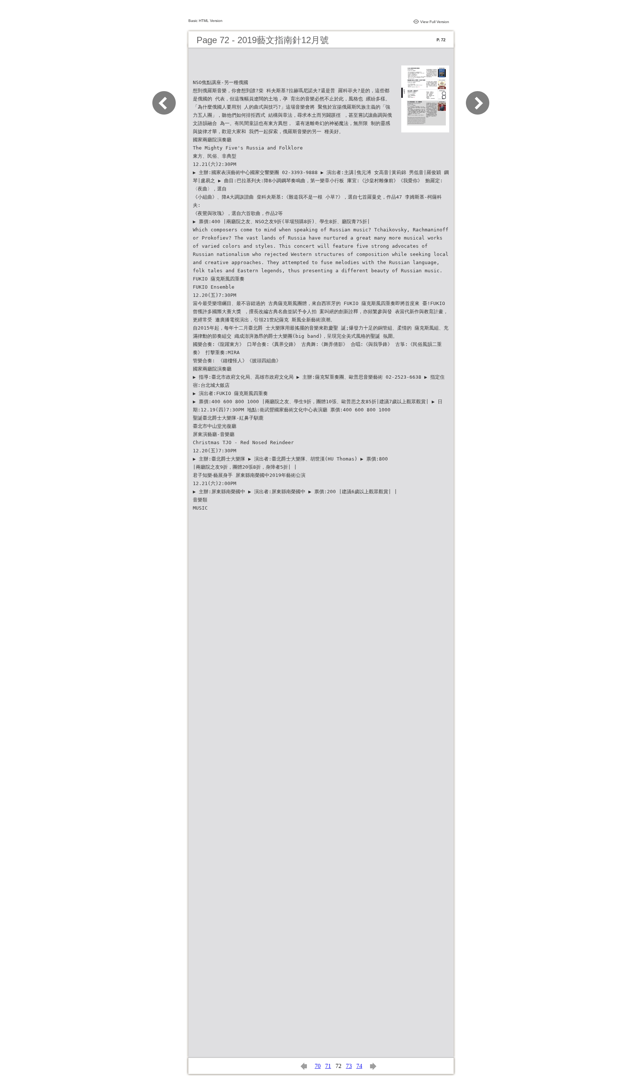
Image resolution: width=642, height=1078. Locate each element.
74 (359, 1066)
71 (328, 1066)
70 (318, 1066)
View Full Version (434, 22)
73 (349, 1066)
